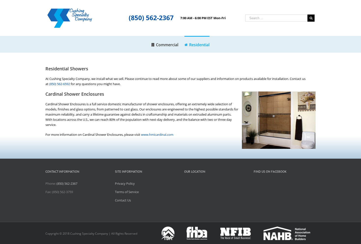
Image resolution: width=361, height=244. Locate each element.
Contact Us (123, 200)
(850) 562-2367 (151, 17)
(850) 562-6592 (59, 84)
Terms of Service (127, 192)
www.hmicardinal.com (157, 134)
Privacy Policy (125, 183)
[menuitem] (168, 44)
